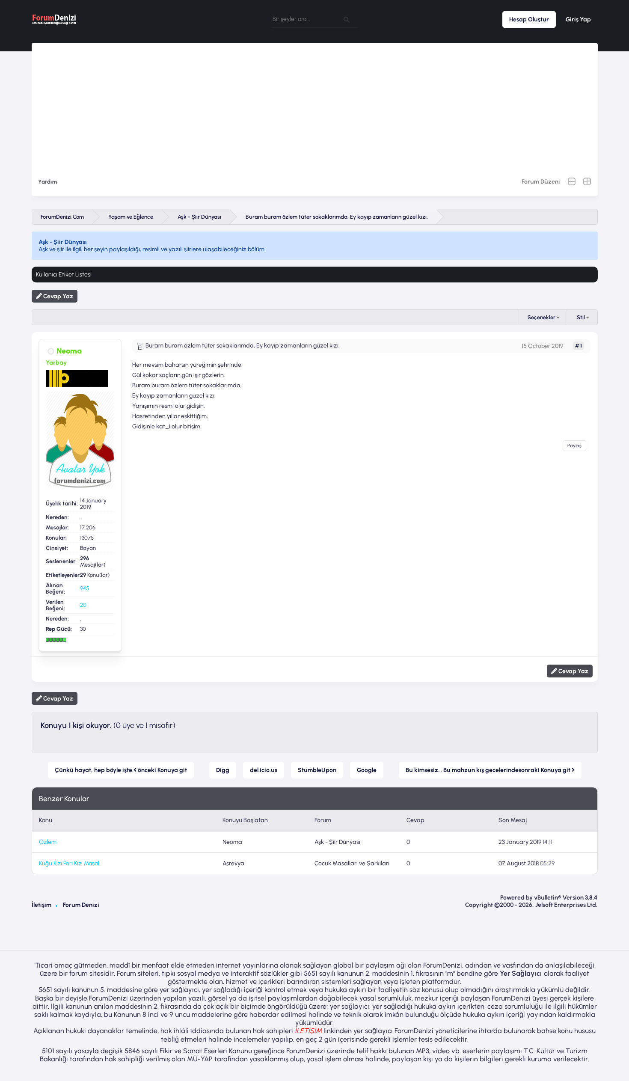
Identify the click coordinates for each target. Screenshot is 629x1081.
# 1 (578, 346)
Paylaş (574, 445)
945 (84, 588)
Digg (222, 770)
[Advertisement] (314, 103)
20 (83, 605)
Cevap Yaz (57, 296)
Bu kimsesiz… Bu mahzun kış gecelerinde (489, 770)
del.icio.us (263, 770)
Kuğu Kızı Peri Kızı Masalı (70, 863)
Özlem (47, 842)
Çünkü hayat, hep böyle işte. (121, 770)
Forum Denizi (81, 905)
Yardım (47, 181)
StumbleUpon (317, 770)
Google (367, 770)
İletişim (41, 905)
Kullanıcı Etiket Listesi (64, 274)
